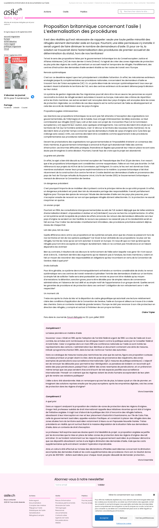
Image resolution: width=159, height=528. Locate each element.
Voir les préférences (144, 518)
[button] (154, 495)
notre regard (9, 44)
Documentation (35, 503)
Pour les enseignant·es (90, 503)
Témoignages (60, 508)
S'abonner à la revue (102, 3)
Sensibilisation (34, 513)
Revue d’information (63, 500)
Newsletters (151, 3)
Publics (83, 11)
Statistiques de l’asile (37, 510)
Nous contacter (140, 3)
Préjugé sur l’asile (35, 508)
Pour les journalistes (89, 500)
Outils (65, 11)
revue (6, 49)
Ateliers (58, 523)
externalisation (10, 41)
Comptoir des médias (37, 505)
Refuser (123, 518)
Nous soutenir (88, 3)
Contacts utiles (61, 515)
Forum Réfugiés (74, 317)
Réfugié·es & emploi (36, 515)
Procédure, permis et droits (65, 503)
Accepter (104, 518)
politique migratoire (12, 46)
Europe (7, 39)
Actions (47, 11)
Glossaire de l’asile (62, 505)
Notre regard (34, 500)
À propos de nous (75, 3)
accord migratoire (12, 36)
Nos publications (61, 520)
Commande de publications (122, 3)
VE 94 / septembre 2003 (13, 55)
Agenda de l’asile (62, 518)
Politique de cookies (123, 523)
